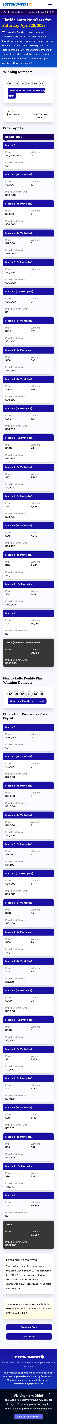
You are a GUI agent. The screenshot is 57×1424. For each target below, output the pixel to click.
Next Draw (29, 1336)
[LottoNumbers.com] (17, 7)
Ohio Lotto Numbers (28, 1416)
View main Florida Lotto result (27, 701)
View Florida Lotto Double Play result (26, 93)
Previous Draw (29, 1327)
